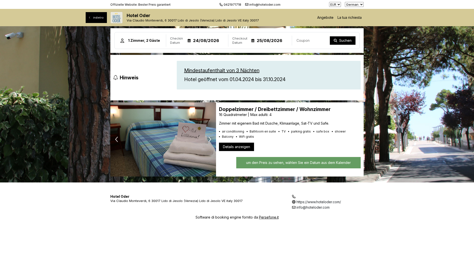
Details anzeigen (236, 147)
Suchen (345, 40)
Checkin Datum (176, 40)
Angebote (325, 17)
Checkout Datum (239, 40)
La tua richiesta (349, 17)
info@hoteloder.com (313, 207)
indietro (98, 17)
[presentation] (116, 139)
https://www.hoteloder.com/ (318, 202)
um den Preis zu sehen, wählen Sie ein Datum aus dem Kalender (298, 162)
